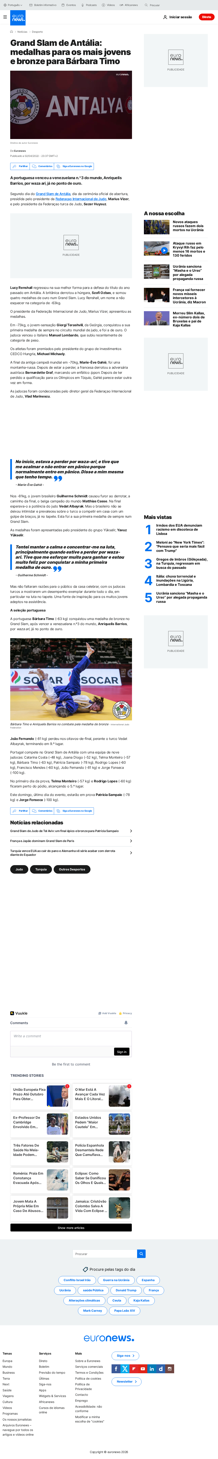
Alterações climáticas (84, 1300)
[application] (71, 105)
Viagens (8, 1396)
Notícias (22, 32)
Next (6, 1384)
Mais (78, 1353)
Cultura (8, 1402)
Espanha (148, 1280)
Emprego (81, 1400)
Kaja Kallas (141, 1300)
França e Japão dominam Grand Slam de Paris (42, 841)
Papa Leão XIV (124, 1310)
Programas (10, 1413)
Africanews (46, 1402)
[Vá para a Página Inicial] (18, 17)
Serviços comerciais (89, 1366)
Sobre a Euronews (87, 1361)
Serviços (45, 1353)
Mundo (7, 1366)
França (154, 1290)
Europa (7, 1361)
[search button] (146, 5)
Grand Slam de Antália (53, 194)
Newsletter (125, 1381)
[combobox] (168, 5)
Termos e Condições (89, 1372)
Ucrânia (65, 1290)
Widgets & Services (52, 1396)
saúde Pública (93, 1290)
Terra (6, 1378)
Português (14, 5)
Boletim (44, 1366)
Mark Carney (92, 1310)
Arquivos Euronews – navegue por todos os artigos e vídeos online (18, 1429)
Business (9, 1372)
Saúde (7, 1390)
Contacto (81, 1394)
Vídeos (7, 1407)
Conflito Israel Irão (77, 1280)
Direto (206, 17)
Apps (42, 1390)
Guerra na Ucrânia (116, 1280)
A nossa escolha (164, 213)
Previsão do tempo (52, 1372)
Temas (7, 1353)
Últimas (44, 1378)
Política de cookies (88, 1378)
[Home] (11, 31)
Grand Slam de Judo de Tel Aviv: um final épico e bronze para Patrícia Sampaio (64, 831)
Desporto (37, 32)
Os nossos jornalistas (17, 1419)
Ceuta (116, 1300)
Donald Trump (126, 1290)
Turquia (41, 869)
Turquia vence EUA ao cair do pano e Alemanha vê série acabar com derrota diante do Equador (62, 852)
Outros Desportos (72, 869)
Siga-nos (45, 1384)
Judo (19, 869)
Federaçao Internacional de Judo (81, 199)
